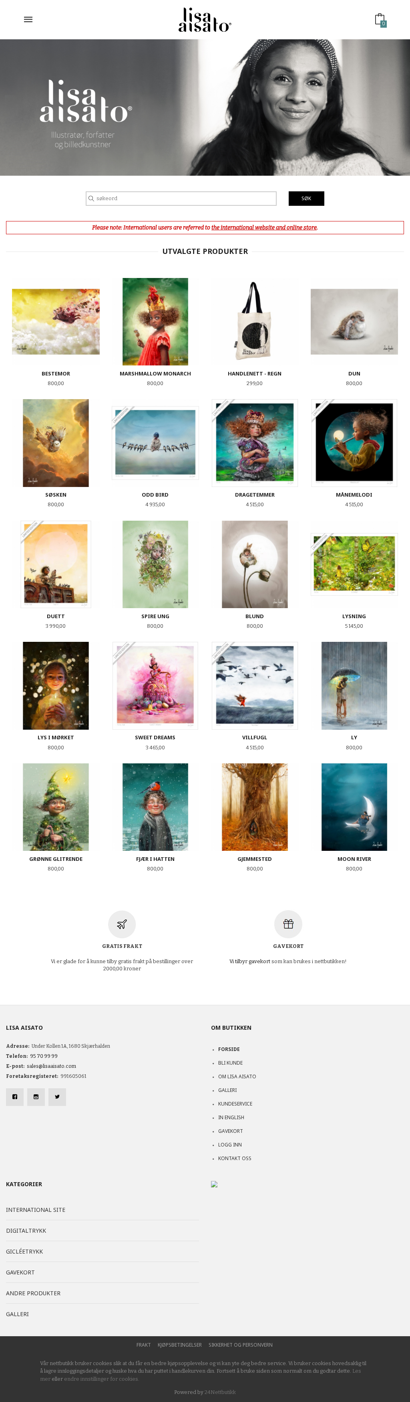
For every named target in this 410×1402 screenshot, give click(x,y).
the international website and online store (264, 227)
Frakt (144, 1344)
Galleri (227, 1090)
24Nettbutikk (220, 1392)
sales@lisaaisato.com (51, 1066)
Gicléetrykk (24, 1251)
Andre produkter (33, 1293)
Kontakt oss (234, 1158)
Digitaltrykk (26, 1230)
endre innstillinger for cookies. (101, 1379)
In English (231, 1117)
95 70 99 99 (44, 1056)
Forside (229, 1049)
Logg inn (230, 1144)
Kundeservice (235, 1103)
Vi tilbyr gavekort (249, 961)
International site (35, 1209)
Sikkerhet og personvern (241, 1344)
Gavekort (230, 1131)
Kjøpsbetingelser (180, 1344)
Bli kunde (230, 1062)
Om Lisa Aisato (237, 1076)
